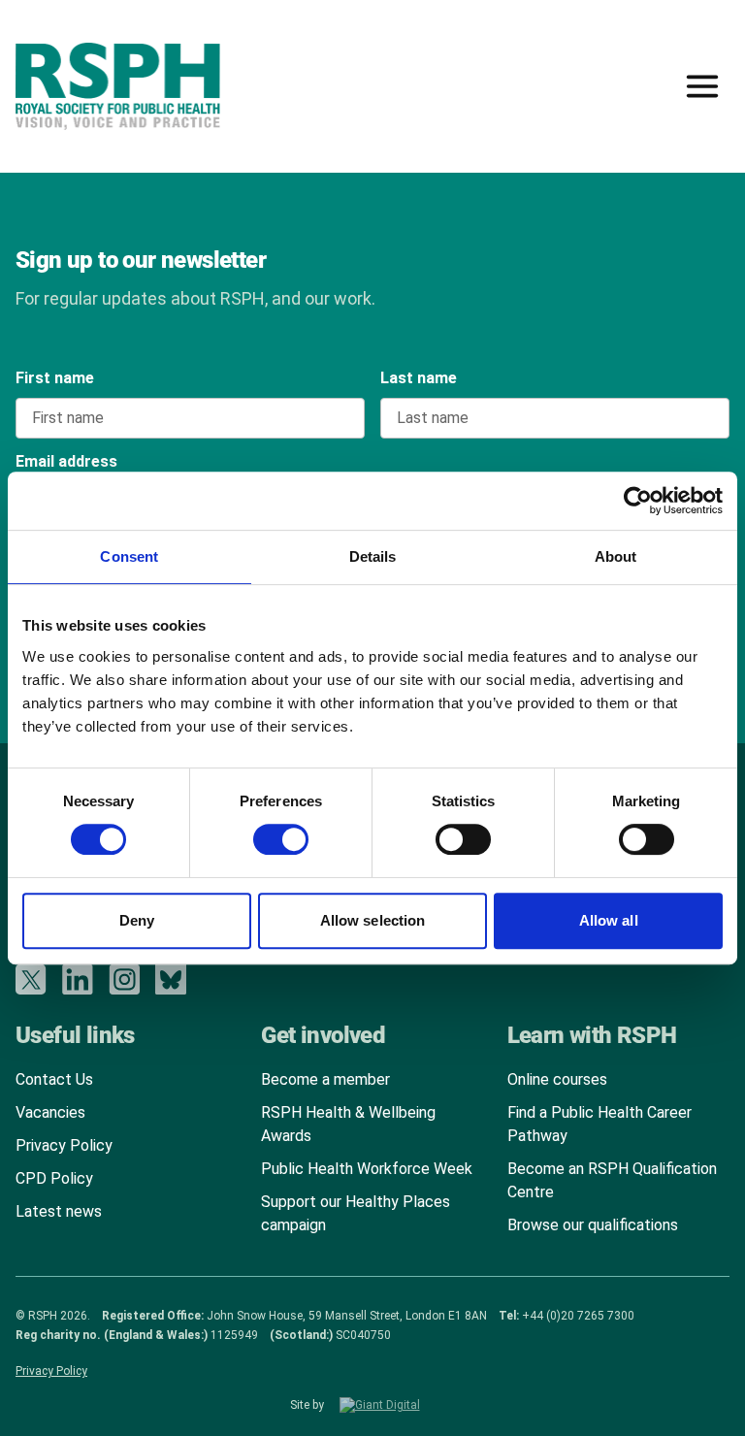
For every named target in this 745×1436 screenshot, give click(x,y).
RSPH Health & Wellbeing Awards (348, 1124)
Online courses (557, 1079)
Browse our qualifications (592, 1225)
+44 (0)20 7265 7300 (578, 1315)
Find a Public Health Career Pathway (599, 1124)
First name (55, 378)
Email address (66, 461)
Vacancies (50, 1112)
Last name (418, 378)
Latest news (59, 1211)
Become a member (325, 1079)
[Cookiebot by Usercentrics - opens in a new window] (638, 500)
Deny (136, 920)
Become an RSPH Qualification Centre (612, 1180)
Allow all (608, 920)
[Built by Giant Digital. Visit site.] (398, 1405)
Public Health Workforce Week (366, 1168)
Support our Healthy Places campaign (355, 1213)
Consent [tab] (129, 556)
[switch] (262, 832)
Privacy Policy (64, 1145)
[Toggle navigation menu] (702, 86)
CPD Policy (54, 1178)
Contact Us (54, 1079)
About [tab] (616, 556)
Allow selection (373, 920)
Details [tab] (373, 556)
